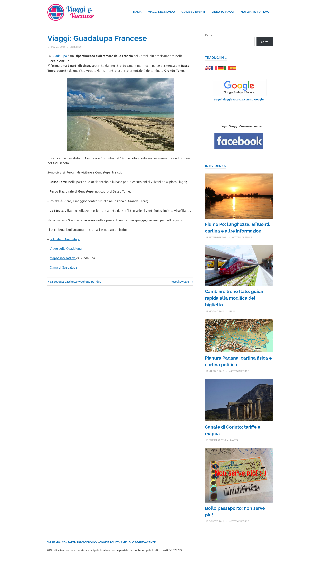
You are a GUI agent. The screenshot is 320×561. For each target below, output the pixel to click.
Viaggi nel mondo (161, 12)
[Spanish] (233, 67)
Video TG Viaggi (222, 12)
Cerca (208, 35)
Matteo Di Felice (242, 237)
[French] (214, 67)
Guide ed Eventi (193, 12)
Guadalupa (59, 56)
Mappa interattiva (63, 258)
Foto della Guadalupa (65, 239)
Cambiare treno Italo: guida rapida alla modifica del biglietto (234, 298)
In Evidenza (215, 166)
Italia (137, 12)
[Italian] (227, 67)
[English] (208, 67)
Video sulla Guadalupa (66, 248)
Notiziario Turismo (255, 12)
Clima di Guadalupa (63, 267)
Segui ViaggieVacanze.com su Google (239, 99)
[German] (221, 67)
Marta (234, 440)
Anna (232, 311)
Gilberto (75, 46)
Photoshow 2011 (180, 281)
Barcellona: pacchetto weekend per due (75, 281)
